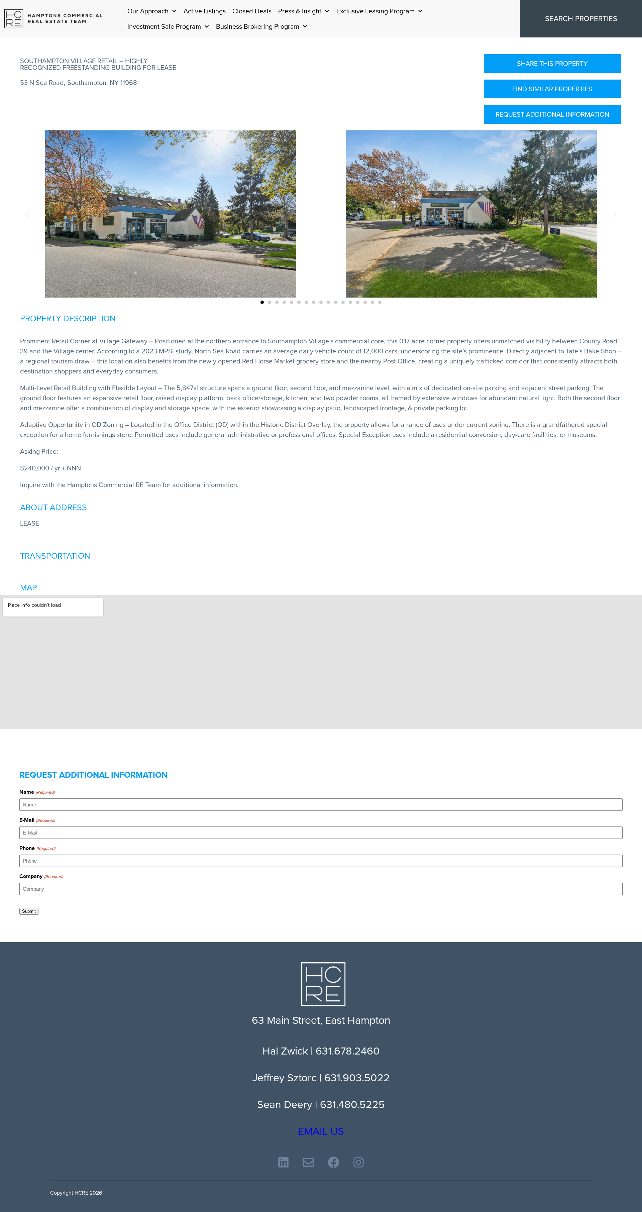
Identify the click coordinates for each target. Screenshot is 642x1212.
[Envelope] (308, 1162)
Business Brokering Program (257, 26)
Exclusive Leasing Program (375, 11)
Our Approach (148, 11)
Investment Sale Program (164, 26)
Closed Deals (252, 11)
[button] (27, 214)
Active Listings (205, 11)
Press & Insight (299, 11)
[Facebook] (333, 1162)
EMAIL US (321, 1131)
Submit (29, 911)
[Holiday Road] (53, 18)
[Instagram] (358, 1162)
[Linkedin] (283, 1162)
